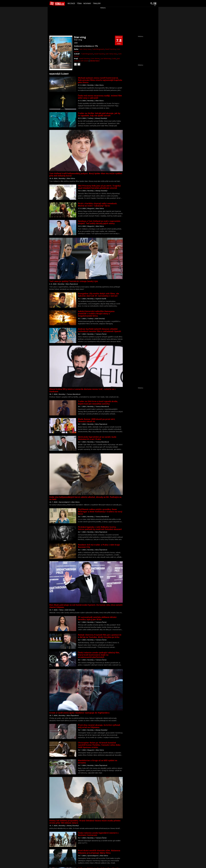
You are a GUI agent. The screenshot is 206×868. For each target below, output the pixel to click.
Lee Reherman (106, 58)
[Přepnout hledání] (151, 3)
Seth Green (84, 61)
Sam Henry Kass (85, 49)
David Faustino (110, 49)
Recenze (71, 3)
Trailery (97, 3)
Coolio (114, 58)
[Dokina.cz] (57, 3)
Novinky (87, 3)
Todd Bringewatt (98, 49)
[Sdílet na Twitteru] (78, 64)
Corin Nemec (95, 58)
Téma (79, 3)
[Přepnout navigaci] (155, 3)
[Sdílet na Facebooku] (75, 64)
